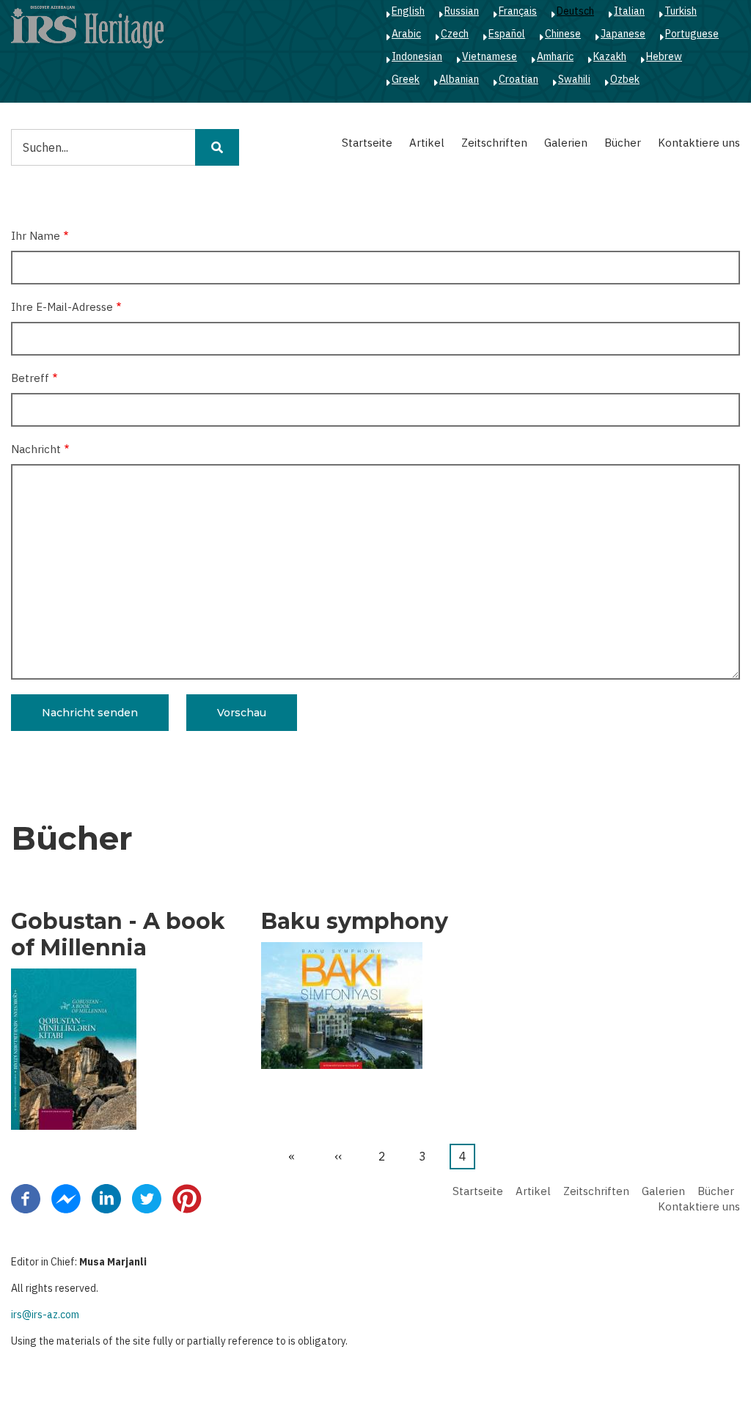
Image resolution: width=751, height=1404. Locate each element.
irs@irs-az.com (45, 1314)
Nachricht (36, 449)
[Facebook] (25, 1198)
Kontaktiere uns (699, 143)
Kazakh (609, 56)
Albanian (459, 79)
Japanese (623, 33)
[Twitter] (146, 1198)
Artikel (426, 143)
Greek (406, 79)
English (408, 11)
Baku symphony (354, 921)
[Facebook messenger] (66, 1198)
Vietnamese (489, 56)
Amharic (555, 56)
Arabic (406, 33)
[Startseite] (87, 26)
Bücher (622, 143)
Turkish (680, 11)
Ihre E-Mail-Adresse (62, 307)
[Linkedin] (106, 1198)
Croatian (518, 79)
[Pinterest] (187, 1198)
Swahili (574, 79)
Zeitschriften (494, 143)
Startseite (367, 143)
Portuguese (692, 33)
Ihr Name (35, 236)
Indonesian (417, 56)
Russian (461, 11)
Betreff (30, 378)
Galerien (565, 143)
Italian (629, 11)
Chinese (563, 33)
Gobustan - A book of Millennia (118, 934)
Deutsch (575, 11)
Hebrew (664, 56)
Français (518, 11)
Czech (455, 33)
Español (506, 33)
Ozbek (625, 79)
